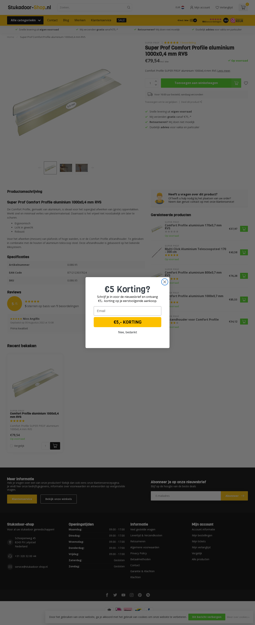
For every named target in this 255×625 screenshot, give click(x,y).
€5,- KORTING (128, 322)
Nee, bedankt (127, 332)
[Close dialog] (164, 282)
